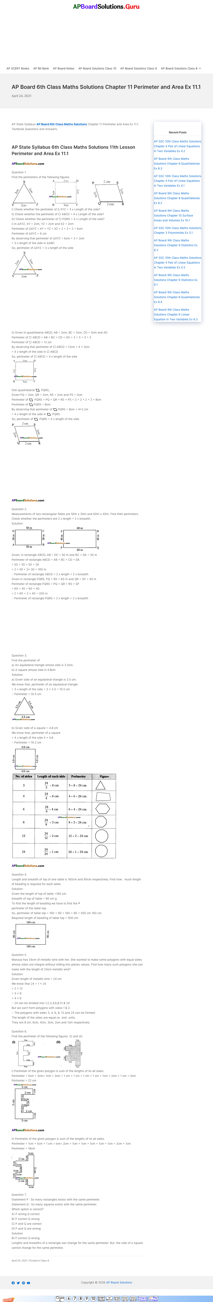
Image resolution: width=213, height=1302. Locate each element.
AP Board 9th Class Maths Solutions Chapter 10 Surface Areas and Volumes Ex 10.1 (173, 215)
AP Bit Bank (116, 1299)
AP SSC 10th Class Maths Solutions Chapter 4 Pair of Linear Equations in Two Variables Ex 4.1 (177, 180)
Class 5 (60, 1298)
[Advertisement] (106, 38)
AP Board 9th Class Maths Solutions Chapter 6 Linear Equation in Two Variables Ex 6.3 (176, 314)
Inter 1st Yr (125, 1298)
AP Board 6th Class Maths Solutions (61, 124)
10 (93, 1299)
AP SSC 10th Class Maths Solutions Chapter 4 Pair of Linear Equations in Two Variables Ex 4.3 (177, 262)
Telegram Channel (142, 1298)
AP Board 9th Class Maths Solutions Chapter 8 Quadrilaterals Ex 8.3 (177, 163)
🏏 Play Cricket (153, 1298)
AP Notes (109, 1299)
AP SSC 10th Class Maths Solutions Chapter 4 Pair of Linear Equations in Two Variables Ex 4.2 (177, 146)
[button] (106, 1299)
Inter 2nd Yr (133, 1298)
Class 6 (45, 1260)
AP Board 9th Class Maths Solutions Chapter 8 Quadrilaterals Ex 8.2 (177, 198)
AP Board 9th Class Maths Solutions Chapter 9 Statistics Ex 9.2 (176, 245)
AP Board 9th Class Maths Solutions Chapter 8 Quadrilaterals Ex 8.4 (177, 297)
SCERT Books (101, 1298)
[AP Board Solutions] (106, 7)
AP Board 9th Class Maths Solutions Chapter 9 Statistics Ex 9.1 (176, 279)
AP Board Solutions (119, 1282)
